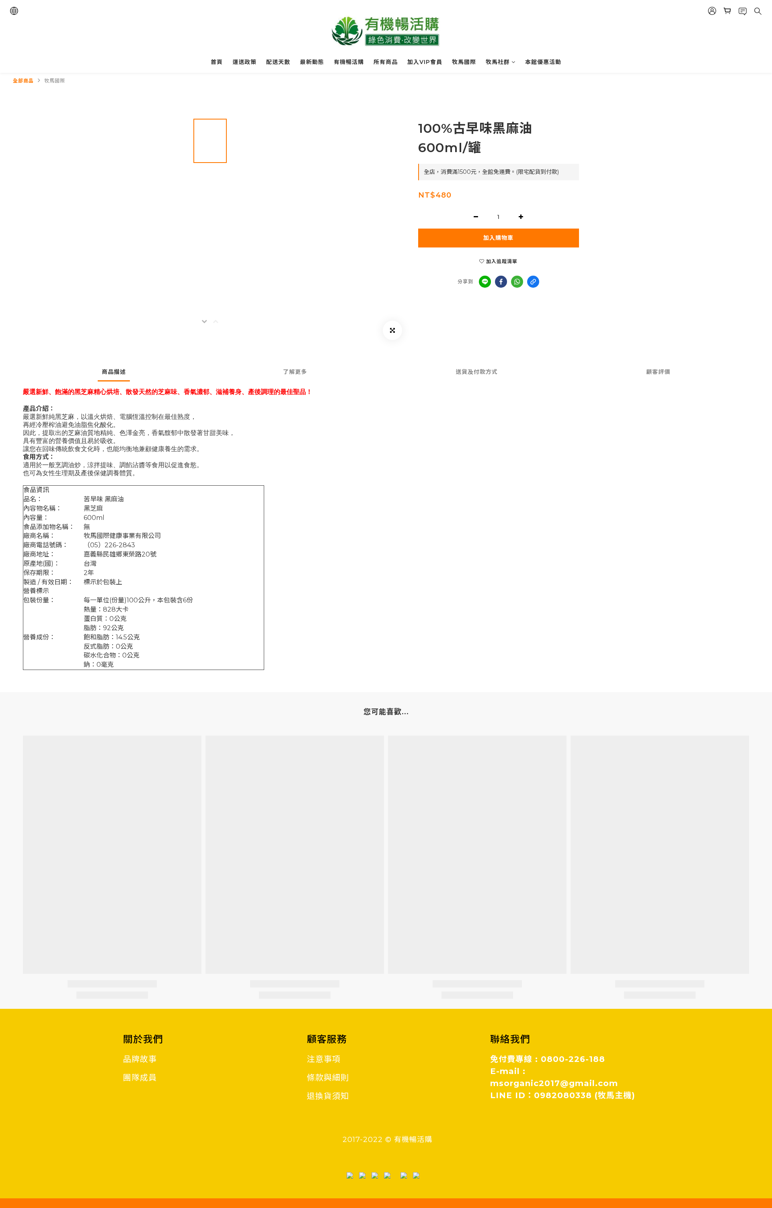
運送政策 (244, 62)
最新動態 (312, 62)
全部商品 (23, 81)
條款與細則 (328, 1077)
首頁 (217, 62)
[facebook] (501, 282)
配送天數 (278, 62)
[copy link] (533, 282)
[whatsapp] (517, 282)
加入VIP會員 (424, 62)
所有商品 (386, 62)
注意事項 (324, 1059)
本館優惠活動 (543, 62)
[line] (485, 282)
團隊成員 (140, 1077)
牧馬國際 (464, 62)
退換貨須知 (328, 1096)
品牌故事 (140, 1059)
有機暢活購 (349, 62)
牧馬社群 (498, 62)
